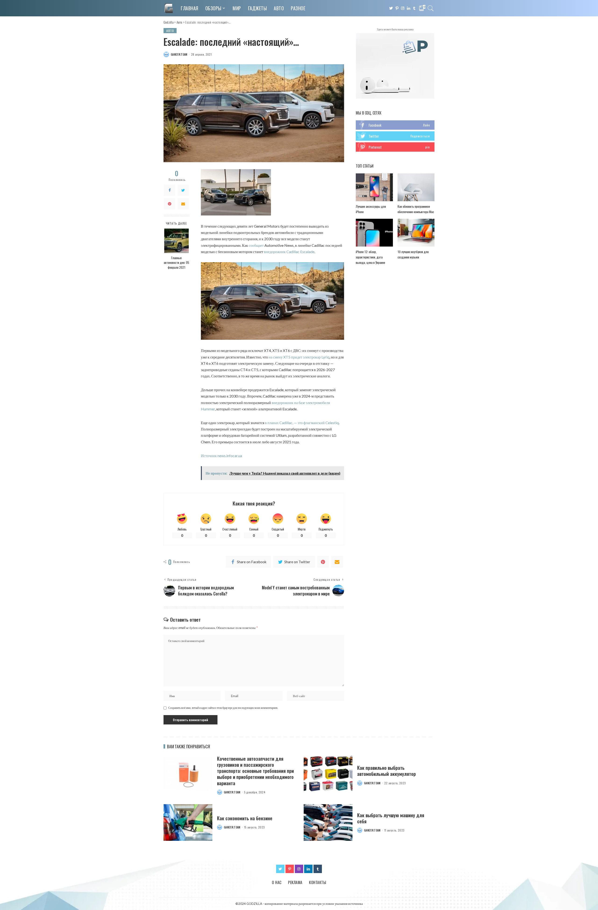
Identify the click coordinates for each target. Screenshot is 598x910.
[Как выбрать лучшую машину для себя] (328, 822)
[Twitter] (183, 190)
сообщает (256, 245)
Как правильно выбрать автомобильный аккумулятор (386, 770)
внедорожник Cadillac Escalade (289, 251)
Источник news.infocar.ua (221, 455)
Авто (170, 30)
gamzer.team (179, 54)
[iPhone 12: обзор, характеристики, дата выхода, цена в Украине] (374, 233)
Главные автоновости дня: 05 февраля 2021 (176, 262)
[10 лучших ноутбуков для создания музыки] (416, 233)
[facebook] (395, 125)
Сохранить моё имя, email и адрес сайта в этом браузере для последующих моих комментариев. (223, 707)
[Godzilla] (169, 8)
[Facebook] (169, 190)
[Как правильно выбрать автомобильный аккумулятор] (328, 774)
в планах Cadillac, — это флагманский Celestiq (302, 422)
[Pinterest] (169, 203)
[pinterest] (395, 147)
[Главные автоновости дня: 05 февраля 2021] (176, 241)
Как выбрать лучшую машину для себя (390, 818)
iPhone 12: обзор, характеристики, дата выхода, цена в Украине (370, 257)
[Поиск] (430, 8)
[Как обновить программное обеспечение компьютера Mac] (416, 187)
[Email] (183, 203)
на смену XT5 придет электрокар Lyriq (299, 357)
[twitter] (395, 136)
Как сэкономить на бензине (244, 818)
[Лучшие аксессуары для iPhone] (374, 187)
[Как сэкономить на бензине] (188, 822)
